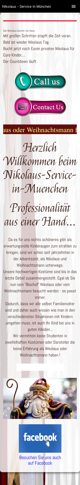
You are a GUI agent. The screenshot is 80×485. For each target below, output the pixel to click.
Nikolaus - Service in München (26, 6)
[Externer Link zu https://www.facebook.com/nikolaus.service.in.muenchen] (40, 451)
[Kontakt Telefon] (40, 90)
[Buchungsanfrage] (40, 115)
